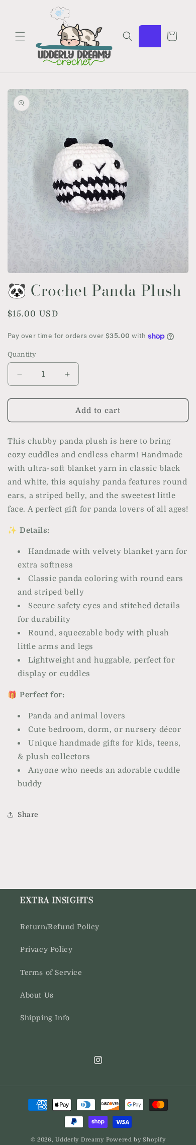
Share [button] (28, 814)
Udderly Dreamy (79, 1139)
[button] (20, 36)
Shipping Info (45, 1018)
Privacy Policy (46, 949)
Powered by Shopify (136, 1139)
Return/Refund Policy (60, 927)
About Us (37, 995)
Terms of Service (51, 972)
